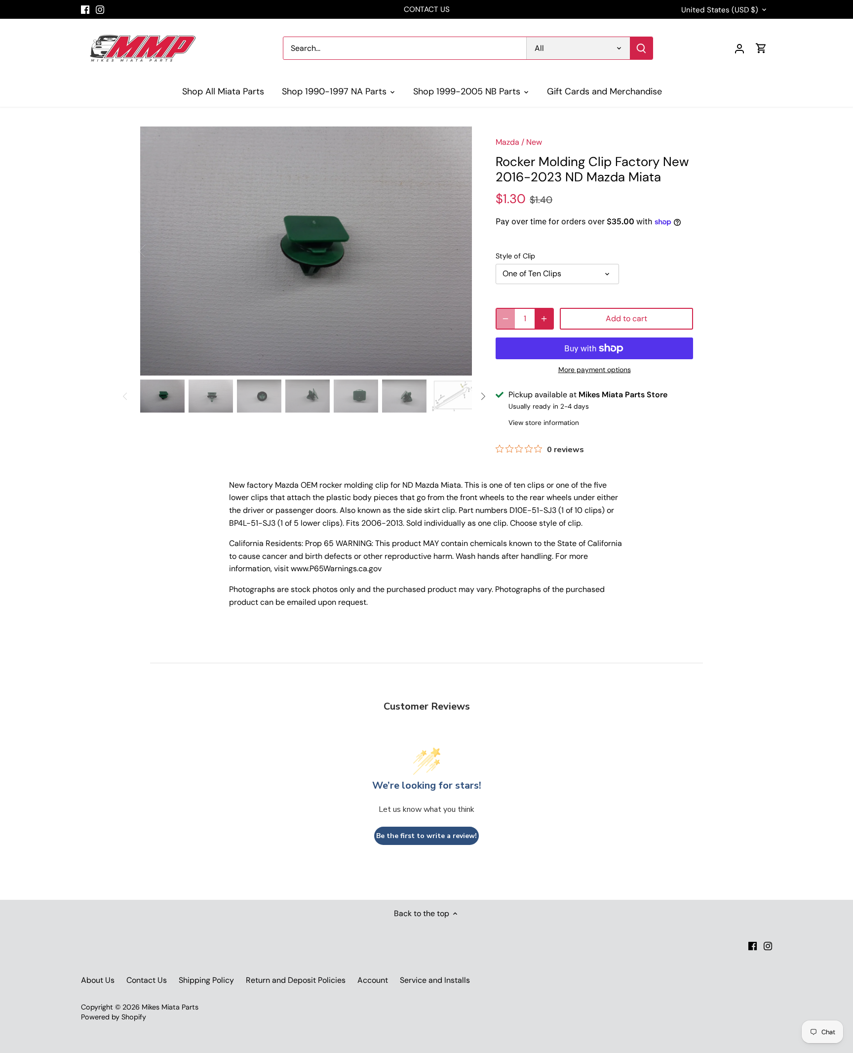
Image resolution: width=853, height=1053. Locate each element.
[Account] (739, 48)
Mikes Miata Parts (170, 1007)
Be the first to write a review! (426, 836)
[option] (306, 251)
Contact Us (146, 980)
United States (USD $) (719, 9)
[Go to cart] (761, 48)
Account (372, 980)
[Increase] (544, 318)
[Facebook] (85, 9)
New (534, 142)
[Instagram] (100, 9)
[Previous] (155, 251)
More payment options (594, 370)
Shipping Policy (206, 980)
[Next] (457, 251)
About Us (98, 980)
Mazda (507, 142)
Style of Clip (515, 256)
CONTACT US (427, 9)
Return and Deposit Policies (296, 980)
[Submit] (641, 48)
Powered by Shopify (113, 1016)
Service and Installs (435, 980)
